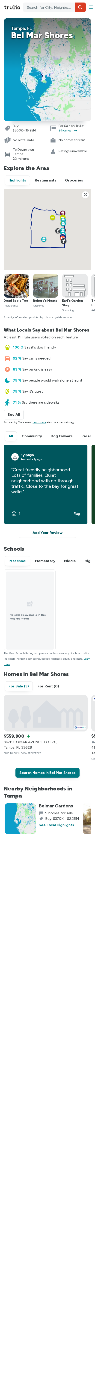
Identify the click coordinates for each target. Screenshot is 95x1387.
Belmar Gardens (56, 806)
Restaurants (45, 180)
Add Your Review (47, 532)
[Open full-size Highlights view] (85, 194)
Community (32, 436)
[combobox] (54, 7)
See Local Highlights (56, 825)
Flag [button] (77, 514)
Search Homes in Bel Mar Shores (47, 772)
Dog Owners (62, 436)
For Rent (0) (48, 686)
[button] (80, 7)
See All (16, 414)
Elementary (45, 561)
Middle (70, 561)
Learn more (39, 422)
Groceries (74, 180)
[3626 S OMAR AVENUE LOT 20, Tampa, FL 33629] (46, 713)
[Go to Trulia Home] (13, 7)
